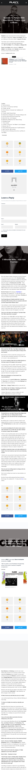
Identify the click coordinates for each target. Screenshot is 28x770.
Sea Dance (18, 291)
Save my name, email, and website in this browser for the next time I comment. (13, 231)
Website (16, 224)
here (4, 569)
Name (2, 218)
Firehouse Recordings (19, 413)
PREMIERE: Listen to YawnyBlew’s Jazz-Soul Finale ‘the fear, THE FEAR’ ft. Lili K (18, 61)
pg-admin (14, 185)
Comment (3, 203)
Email (2, 224)
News (11, 15)
